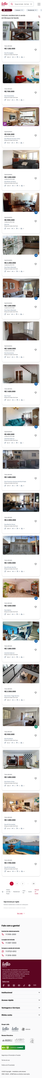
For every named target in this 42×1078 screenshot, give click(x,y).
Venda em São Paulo (8, 891)
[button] (7, 10)
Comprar (18, 10)
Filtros (8, 10)
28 (33, 883)
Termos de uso (6, 1060)
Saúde (30, 891)
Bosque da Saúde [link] (37, 891)
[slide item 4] (22, 38)
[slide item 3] (21, 38)
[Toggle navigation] (39, 4)
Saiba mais (5, 981)
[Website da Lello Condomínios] (15, 1029)
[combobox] (22, 4)
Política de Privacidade (8, 1065)
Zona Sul (24, 891)
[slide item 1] (19, 38)
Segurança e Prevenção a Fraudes (11, 1055)
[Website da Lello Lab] (25, 1029)
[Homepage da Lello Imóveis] (5, 1029)
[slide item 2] (20, 38)
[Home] (2, 891)
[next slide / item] (37, 30)
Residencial (31, 10)
